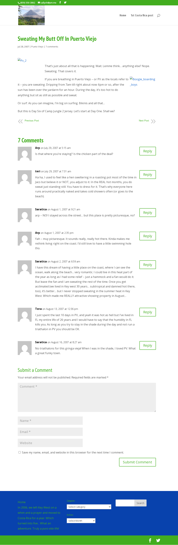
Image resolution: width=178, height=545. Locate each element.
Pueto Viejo (37, 46)
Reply (147, 151)
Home (123, 15)
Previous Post (32, 120)
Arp (37, 148)
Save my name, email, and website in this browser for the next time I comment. (73, 452)
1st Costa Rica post (142, 15)
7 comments (52, 46)
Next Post (144, 120)
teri (37, 171)
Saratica (41, 209)
